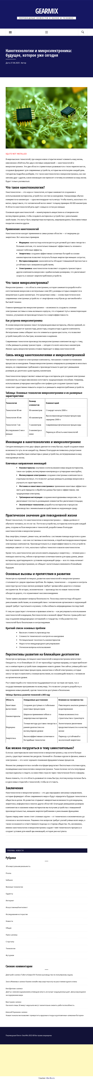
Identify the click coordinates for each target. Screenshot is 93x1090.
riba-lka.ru (50, 1078)
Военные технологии (14, 887)
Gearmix (46, 11)
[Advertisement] (46, 1060)
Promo (8, 873)
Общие (8, 928)
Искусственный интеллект (17, 907)
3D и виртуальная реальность (18, 866)
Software (9, 880)
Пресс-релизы (11, 935)
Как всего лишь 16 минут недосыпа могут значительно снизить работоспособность (40, 1005)
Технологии (10, 948)
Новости (19, 850)
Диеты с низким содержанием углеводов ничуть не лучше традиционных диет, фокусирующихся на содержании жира (46, 993)
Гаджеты (9, 894)
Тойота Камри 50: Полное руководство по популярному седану (47, 975)
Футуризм (10, 955)
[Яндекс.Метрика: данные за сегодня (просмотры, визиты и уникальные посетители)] (18, 1085)
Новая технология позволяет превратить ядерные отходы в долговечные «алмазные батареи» (45, 1015)
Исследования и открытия (17, 914)
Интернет (10, 900)
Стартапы (10, 941)
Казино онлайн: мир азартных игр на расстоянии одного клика (51, 981)
